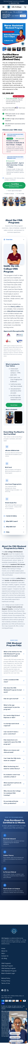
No (11, 526)
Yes (16, 526)
